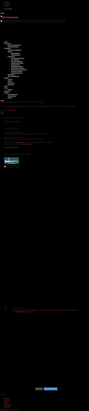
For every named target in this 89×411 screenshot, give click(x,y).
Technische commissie (17, 68)
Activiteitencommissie (17, 58)
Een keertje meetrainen (14, 45)
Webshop (7, 10)
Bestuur (10, 51)
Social (2, 13)
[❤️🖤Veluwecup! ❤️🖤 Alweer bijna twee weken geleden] (67, 381)
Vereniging (7, 48)
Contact (6, 92)
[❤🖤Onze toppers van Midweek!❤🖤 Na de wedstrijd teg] (25, 378)
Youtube (6, 5)
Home (6, 42)
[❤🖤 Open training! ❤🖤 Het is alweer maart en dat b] (67, 352)
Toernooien (11, 83)
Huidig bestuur (15, 53)
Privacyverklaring (13, 76)
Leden (6, 88)
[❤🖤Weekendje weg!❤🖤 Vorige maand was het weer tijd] (25, 363)
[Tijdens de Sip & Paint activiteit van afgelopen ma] (25, 349)
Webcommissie (15, 65)
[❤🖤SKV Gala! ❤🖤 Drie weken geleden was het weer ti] (67, 341)
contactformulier (20, 142)
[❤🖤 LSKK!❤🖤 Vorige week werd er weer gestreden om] (67, 367)
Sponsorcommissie (16, 71)
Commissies (11, 56)
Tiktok (6, 7)
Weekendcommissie (17, 66)
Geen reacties (11, 110)
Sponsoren (7, 91)
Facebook (7, 2)
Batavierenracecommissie (19, 69)
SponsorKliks (8, 8)
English (10, 97)
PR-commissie (15, 60)
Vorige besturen (15, 55)
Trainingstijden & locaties (11, 147)
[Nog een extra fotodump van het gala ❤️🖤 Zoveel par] (25, 337)
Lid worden (7, 43)
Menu (2, 100)
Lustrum (10, 89)
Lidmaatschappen (13, 46)
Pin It (2, 113)
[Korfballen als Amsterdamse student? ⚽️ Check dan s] (67, 317)
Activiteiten (11, 74)
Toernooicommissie (17, 61)
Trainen (10, 79)
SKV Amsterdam (5, 409)
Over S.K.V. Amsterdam (14, 50)
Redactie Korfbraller (17, 63)
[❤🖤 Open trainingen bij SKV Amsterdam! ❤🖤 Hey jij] (25, 325)
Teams (10, 81)
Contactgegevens (12, 94)
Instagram (7, 3)
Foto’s (5, 86)
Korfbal (6, 78)
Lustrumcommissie (16, 73)
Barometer (11, 84)
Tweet (2, 112)
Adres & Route (12, 96)
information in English (26, 144)
